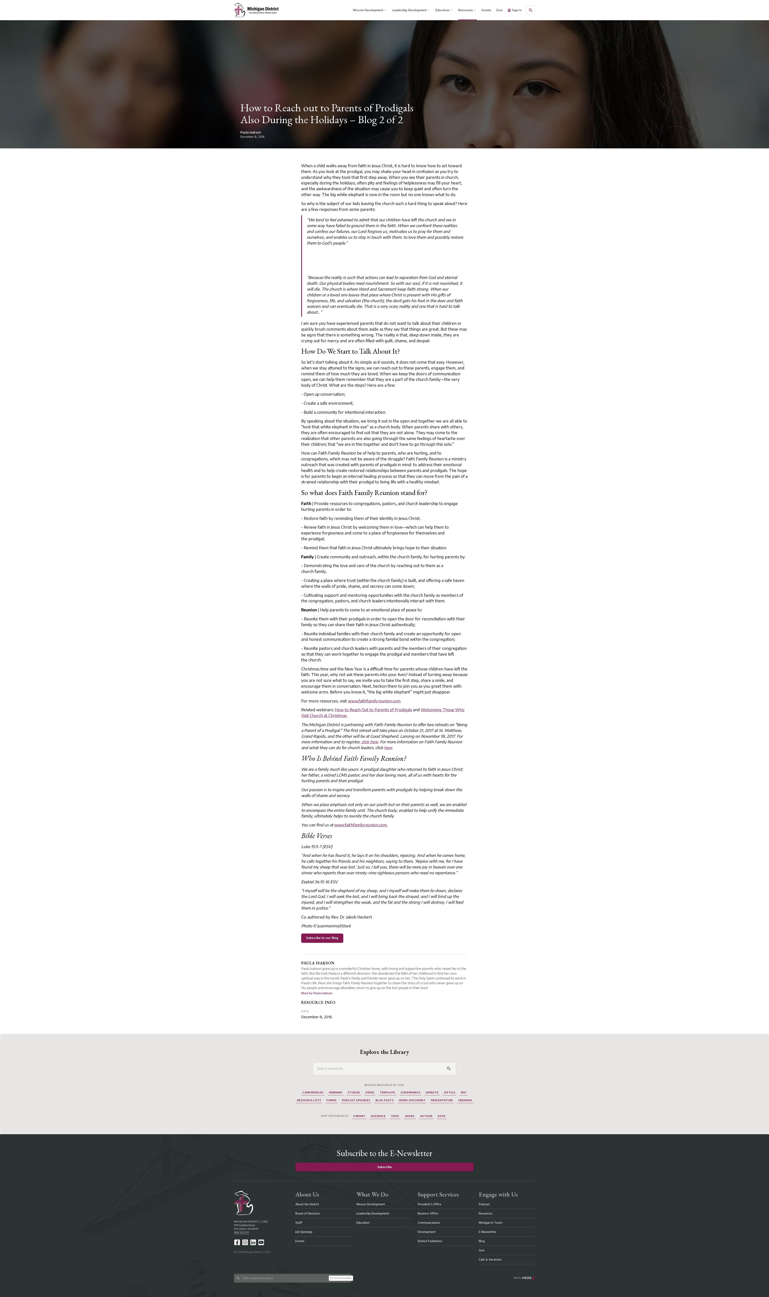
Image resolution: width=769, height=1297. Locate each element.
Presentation (442, 1100)
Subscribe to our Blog (322, 938)
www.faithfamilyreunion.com (374, 700)
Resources (465, 10)
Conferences (313, 1092)
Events (486, 10)
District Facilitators (430, 1241)
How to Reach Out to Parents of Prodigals (373, 709)
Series (410, 1116)
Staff (298, 1222)
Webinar (335, 1092)
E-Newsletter (487, 1232)
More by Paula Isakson (316, 993)
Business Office (428, 1213)
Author (426, 1116)
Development (427, 1232)
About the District (307, 1204)
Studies (354, 1092)
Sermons (465, 1100)
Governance (410, 1092)
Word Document (412, 1100)
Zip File (449, 1092)
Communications (429, 1222)
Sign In (516, 10)
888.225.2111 (241, 1232)
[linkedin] (253, 1242)
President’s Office (429, 1204)
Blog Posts (384, 1100)
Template (387, 1092)
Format (359, 1116)
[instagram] (245, 1242)
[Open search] (530, 10)
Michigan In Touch (490, 1222)
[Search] (449, 1069)
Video (369, 1092)
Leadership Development (409, 10)
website (432, 1092)
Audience (378, 1116)
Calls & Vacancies (490, 1259)
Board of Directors (307, 1213)
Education (442, 10)
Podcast (484, 1204)
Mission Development (368, 10)
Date (305, 1011)
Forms (331, 1100)
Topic (395, 1116)
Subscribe (384, 1167)
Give (499, 10)
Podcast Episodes (356, 1100)
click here (369, 741)
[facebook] (237, 1242)
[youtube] (261, 1242)
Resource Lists (309, 1100)
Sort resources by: (335, 1115)
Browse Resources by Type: (384, 1085)
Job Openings (303, 1232)
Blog (482, 1241)
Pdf (463, 1092)
